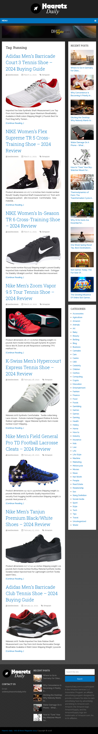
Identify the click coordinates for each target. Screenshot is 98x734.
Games (76, 410)
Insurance (77, 440)
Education (77, 384)
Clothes (76, 373)
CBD (75, 362)
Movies (76, 469)
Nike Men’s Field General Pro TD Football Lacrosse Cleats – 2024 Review (32, 442)
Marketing (77, 462)
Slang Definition (80, 495)
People (76, 480)
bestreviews (13, 75)
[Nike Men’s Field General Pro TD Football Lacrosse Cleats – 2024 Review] (33, 473)
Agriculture (77, 317)
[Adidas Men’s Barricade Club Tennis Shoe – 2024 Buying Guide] (33, 624)
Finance (76, 395)
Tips (74, 514)
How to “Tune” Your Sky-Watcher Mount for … (52, 718)
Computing (78, 377)
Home (75, 428)
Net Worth (77, 477)
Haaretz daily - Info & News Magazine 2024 (19, 731)
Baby (75, 332)
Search (79, 679)
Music (75, 473)
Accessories (78, 314)
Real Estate (78, 484)
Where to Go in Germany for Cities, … (52, 676)
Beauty (76, 336)
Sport (75, 503)
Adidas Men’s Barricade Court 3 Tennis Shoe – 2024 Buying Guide (30, 62)
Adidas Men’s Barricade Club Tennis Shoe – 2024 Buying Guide (32, 593)
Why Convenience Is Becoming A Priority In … (52, 688)
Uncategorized (79, 521)
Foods (75, 403)
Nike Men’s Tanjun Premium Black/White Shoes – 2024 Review (29, 518)
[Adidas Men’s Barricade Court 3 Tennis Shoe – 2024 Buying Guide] (33, 93)
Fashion (76, 391)
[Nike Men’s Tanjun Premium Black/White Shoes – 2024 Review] (33, 548)
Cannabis (77, 351)
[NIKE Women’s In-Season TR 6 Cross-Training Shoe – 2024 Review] (33, 250)
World (75, 525)
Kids (74, 443)
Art (74, 328)
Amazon (46, 75)
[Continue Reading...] (15, 123)
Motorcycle (78, 466)
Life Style (77, 454)
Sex (74, 492)
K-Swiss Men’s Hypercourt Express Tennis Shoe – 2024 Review (33, 367)
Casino (76, 358)
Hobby (76, 425)
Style (75, 506)
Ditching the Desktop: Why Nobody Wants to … (52, 698)
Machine (76, 458)
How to (76, 432)
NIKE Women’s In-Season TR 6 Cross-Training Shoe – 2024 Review (33, 219)
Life (74, 451)
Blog (75, 343)
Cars (75, 354)
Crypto (76, 380)
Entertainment (79, 388)
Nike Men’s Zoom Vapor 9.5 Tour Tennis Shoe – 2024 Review (31, 292)
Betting (76, 339)
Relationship (78, 488)
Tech (75, 510)
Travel (75, 517)
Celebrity (77, 365)
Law (74, 447)
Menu (5, 21)
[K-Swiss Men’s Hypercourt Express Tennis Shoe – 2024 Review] (33, 398)
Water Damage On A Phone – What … (52, 706)
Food (75, 399)
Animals (76, 325)
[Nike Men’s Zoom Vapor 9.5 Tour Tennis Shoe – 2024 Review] (33, 322)
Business (77, 347)
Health (76, 421)
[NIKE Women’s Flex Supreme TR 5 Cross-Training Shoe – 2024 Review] (33, 174)
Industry (76, 436)
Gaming (76, 417)
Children (76, 369)
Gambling (77, 406)
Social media (78, 499)
